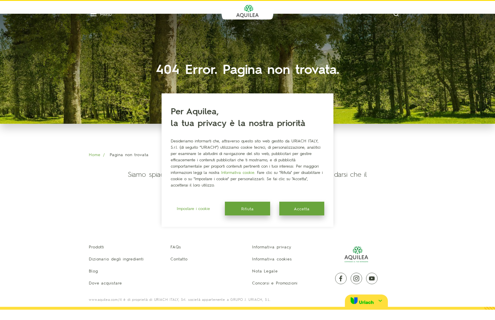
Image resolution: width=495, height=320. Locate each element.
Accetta (302, 208)
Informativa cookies (272, 258)
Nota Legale (265, 270)
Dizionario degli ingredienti (116, 258)
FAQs (175, 246)
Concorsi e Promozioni (275, 282)
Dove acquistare (105, 282)
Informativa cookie (237, 172)
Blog (93, 270)
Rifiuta (247, 208)
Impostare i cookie (193, 208)
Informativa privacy (271, 246)
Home (95, 154)
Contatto (179, 258)
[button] (366, 301)
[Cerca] (396, 14)
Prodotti (96, 246)
